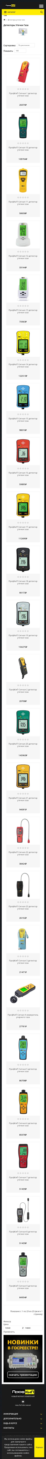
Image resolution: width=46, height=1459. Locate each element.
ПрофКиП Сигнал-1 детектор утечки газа (23, 94)
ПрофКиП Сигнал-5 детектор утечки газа (23, 1070)
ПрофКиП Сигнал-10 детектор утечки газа (23, 148)
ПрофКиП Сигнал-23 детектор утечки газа (23, 907)
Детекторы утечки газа (16, 20)
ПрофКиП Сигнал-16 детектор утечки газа (23, 473)
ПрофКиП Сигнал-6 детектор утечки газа (23, 1124)
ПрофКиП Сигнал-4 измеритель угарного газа (23, 1016)
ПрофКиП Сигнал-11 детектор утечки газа (23, 202)
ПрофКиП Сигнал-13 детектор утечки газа (23, 311)
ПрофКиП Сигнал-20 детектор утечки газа (23, 745)
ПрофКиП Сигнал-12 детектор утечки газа (23, 257)
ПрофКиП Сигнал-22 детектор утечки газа (23, 853)
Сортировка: (10, 45)
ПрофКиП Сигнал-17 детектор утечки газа (23, 528)
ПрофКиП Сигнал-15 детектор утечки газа (23, 419)
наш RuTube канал (23, 1405)
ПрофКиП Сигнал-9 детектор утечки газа (23, 1287)
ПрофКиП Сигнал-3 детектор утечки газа (23, 961)
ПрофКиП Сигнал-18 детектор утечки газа (23, 582)
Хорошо (39, 1447)
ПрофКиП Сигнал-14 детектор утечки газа (23, 365)
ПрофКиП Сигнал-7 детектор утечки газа (23, 1178)
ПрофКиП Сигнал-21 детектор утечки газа (23, 799)
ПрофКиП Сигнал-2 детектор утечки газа (23, 690)
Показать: (8, 51)
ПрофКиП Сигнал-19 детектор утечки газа (23, 636)
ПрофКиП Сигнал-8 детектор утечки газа (23, 1232)
